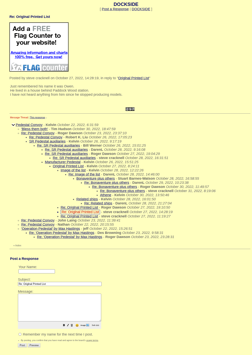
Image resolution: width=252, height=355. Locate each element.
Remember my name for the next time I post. (57, 334)
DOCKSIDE (141, 9)
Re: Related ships (98, 203)
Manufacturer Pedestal (63, 162)
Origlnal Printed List (133, 78)
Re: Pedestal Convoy (38, 133)
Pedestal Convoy (29, 125)
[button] (64, 325)
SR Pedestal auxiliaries (47, 141)
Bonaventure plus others (95, 178)
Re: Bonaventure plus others (106, 183)
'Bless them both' (34, 129)
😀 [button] (77, 325)
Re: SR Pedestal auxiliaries (58, 145)
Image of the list (73, 170)
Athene (105, 195)
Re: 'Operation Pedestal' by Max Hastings (61, 233)
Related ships (87, 199)
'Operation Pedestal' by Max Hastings (50, 229)
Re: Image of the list (84, 174)
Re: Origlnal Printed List (79, 207)
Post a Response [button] (115, 9)
